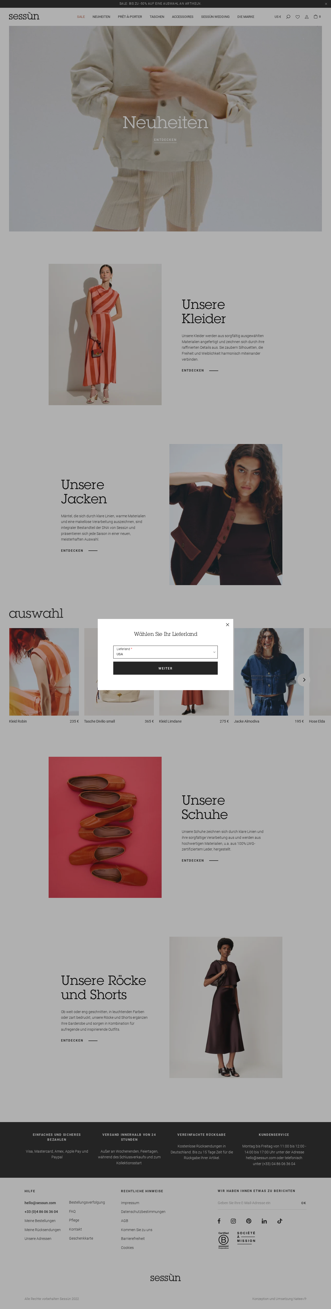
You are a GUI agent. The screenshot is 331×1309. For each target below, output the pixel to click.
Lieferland (123, 649)
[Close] (227, 624)
